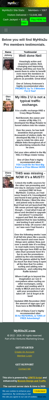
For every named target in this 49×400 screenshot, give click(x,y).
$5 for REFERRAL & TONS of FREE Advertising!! (30, 317)
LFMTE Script (35, 377)
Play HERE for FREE (33, 21)
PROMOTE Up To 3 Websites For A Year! (30, 89)
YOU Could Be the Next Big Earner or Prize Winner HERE (30, 166)
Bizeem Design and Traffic (32, 380)
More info (42, 397)
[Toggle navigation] (6, 30)
